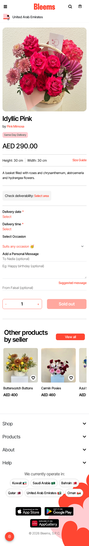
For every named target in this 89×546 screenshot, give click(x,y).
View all (70, 337)
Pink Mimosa (15, 126)
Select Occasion (14, 236)
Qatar (12, 493)
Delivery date (13, 212)
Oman (72, 493)
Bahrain (67, 483)
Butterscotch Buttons (18, 388)
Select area (41, 196)
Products (11, 436)
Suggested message (73, 283)
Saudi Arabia (42, 483)
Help (7, 462)
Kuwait (17, 483)
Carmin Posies (51, 388)
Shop (7, 423)
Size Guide (79, 160)
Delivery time (13, 224)
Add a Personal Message (20, 254)
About (8, 449)
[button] (5, 6)
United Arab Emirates (42, 493)
